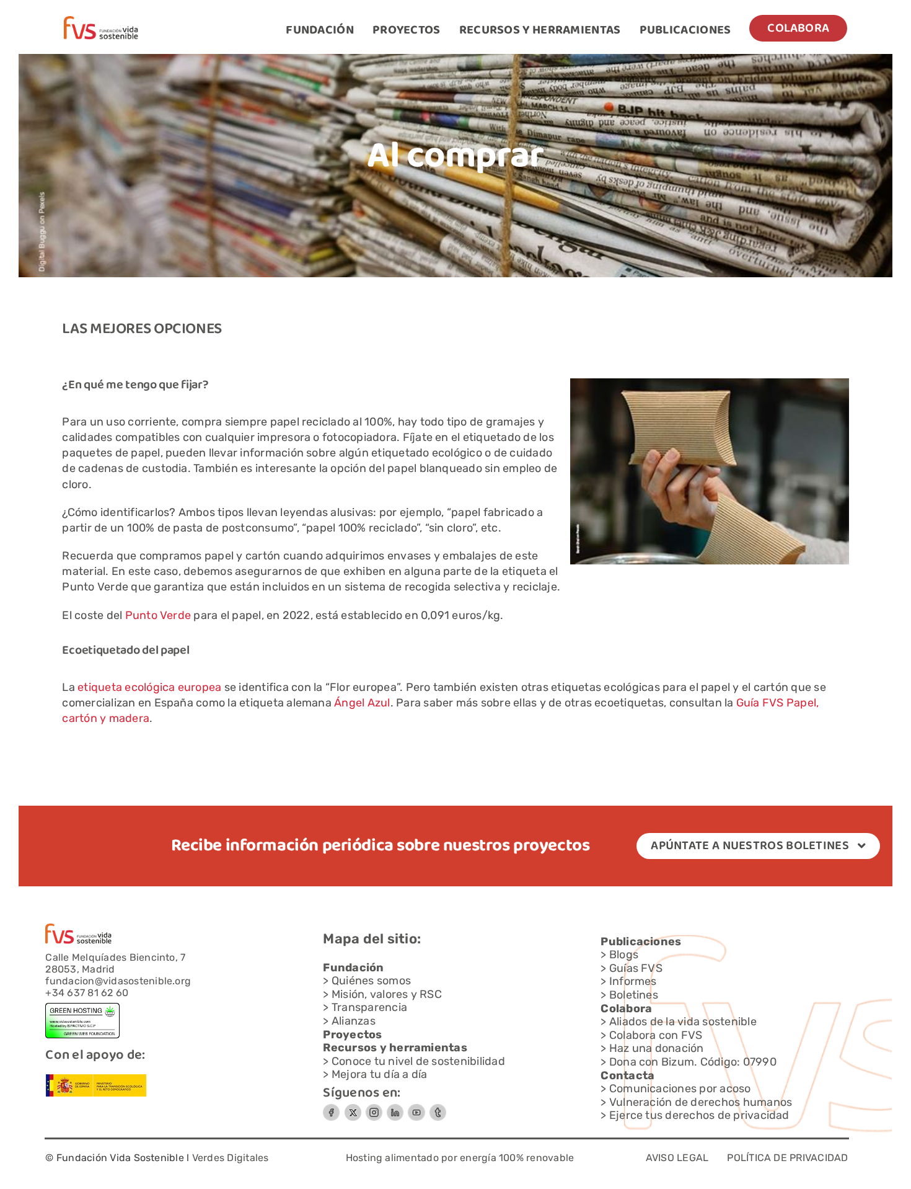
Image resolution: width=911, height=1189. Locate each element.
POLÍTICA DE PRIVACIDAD (787, 1158)
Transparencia (369, 1007)
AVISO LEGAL (677, 1158)
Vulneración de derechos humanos (700, 1102)
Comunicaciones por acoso (680, 1088)
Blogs (623, 954)
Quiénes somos (371, 980)
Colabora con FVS (656, 1035)
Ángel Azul (362, 703)
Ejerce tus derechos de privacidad (699, 1115)
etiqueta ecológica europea (149, 687)
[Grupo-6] (437, 1109)
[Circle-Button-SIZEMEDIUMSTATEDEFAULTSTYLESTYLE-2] (331, 1109)
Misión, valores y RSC (387, 994)
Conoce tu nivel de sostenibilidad (418, 1061)
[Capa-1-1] (101, 21)
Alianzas (354, 1021)
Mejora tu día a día (380, 1074)
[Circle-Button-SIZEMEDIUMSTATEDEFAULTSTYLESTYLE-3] (416, 1109)
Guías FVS (635, 968)
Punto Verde (158, 615)
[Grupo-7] (374, 1109)
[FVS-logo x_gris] (352, 1108)
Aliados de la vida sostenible (683, 1021)
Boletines (633, 995)
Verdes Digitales (230, 1158)
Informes (633, 981)
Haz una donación (656, 1048)
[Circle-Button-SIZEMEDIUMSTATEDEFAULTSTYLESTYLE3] (395, 1109)
